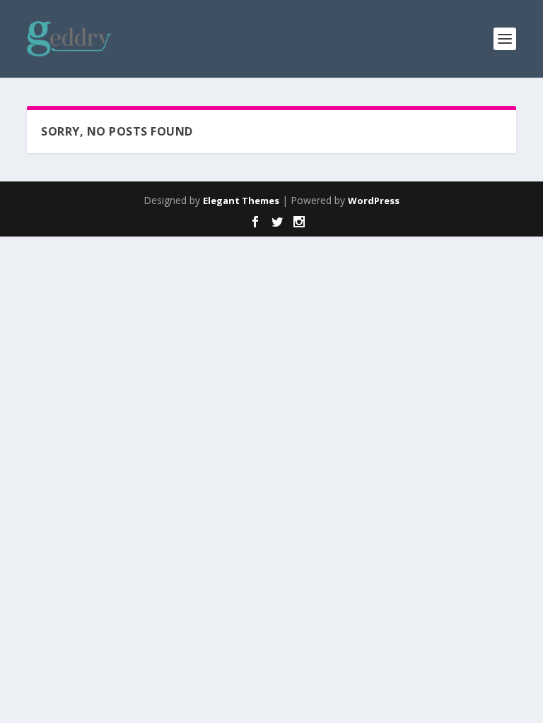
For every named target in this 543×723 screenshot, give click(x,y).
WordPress (373, 200)
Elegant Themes (241, 200)
